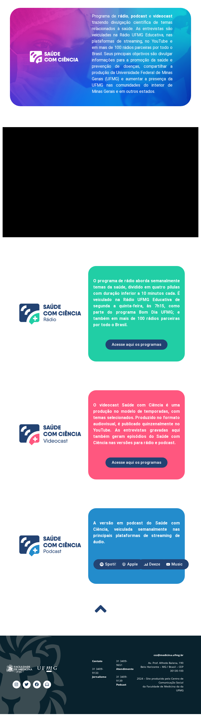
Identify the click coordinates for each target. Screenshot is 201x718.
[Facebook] (37, 684)
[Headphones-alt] (47, 684)
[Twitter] (27, 684)
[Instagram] (16, 684)
